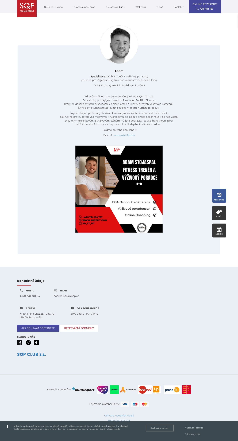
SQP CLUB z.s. (31, 354)
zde (118, 429)
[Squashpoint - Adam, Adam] (27, 8)
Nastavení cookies (194, 428)
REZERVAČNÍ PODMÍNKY (79, 328)
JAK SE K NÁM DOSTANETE (38, 328)
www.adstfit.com (124, 135)
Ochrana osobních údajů (119, 415)
